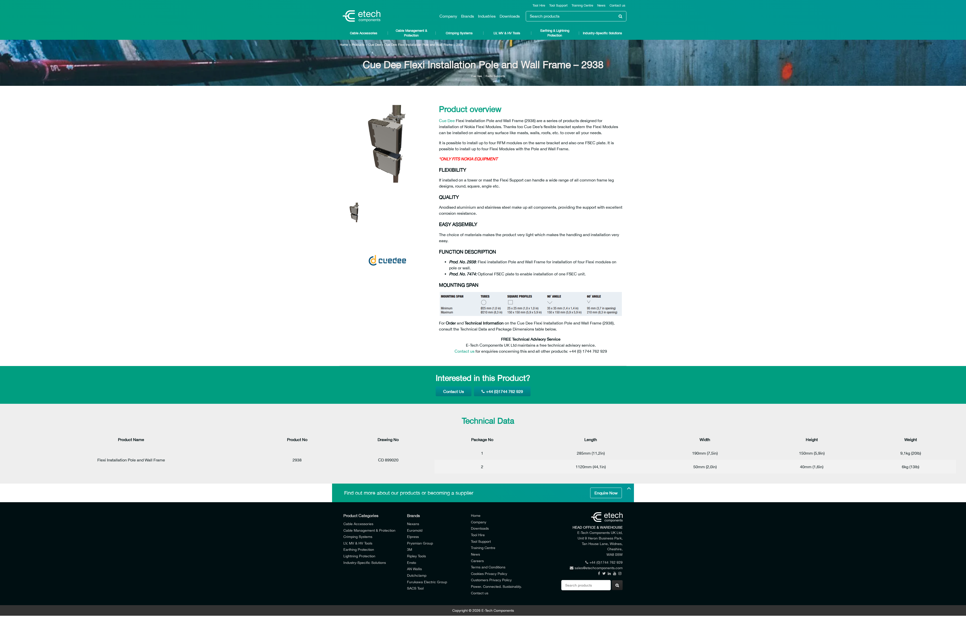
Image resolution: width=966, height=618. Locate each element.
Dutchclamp (416, 575)
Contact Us (453, 391)
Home (344, 45)
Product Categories (360, 515)
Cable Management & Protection (411, 33)
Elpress (413, 536)
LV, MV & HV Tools (507, 33)
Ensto (411, 562)
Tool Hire (539, 5)
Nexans (413, 524)
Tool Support (558, 5)
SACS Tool (415, 588)
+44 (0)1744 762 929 (504, 391)
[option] (387, 145)
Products (358, 45)
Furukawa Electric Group (427, 582)
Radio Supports (495, 76)
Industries (487, 16)
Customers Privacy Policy (491, 580)
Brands (467, 16)
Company (448, 16)
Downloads (510, 16)
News (601, 5)
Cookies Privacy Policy (489, 573)
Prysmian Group (420, 543)
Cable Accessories (363, 33)
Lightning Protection (359, 556)
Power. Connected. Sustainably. (496, 586)
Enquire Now (606, 493)
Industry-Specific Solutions (602, 33)
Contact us (617, 5)
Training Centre (582, 5)
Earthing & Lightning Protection (554, 33)
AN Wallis (414, 569)
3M (409, 549)
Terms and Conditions (488, 567)
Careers (477, 561)
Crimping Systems (459, 33)
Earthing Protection (358, 549)
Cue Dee (374, 45)
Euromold (414, 530)
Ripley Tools (416, 556)
